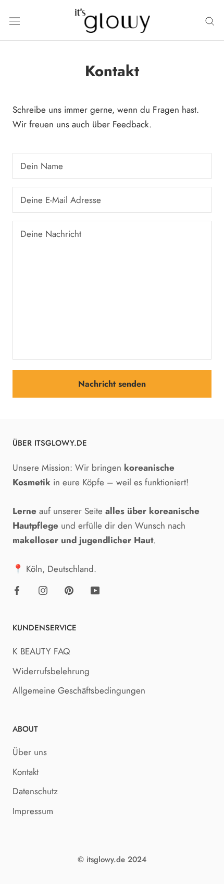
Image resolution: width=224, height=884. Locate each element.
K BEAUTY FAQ (41, 651)
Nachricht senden (112, 384)
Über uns (30, 752)
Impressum (33, 811)
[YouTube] (95, 589)
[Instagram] (43, 589)
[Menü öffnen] (14, 20)
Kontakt (26, 772)
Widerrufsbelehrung (51, 671)
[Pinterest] (69, 589)
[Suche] (210, 21)
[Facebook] (17, 589)
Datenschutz (35, 791)
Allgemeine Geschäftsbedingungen (79, 690)
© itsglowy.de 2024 (112, 859)
